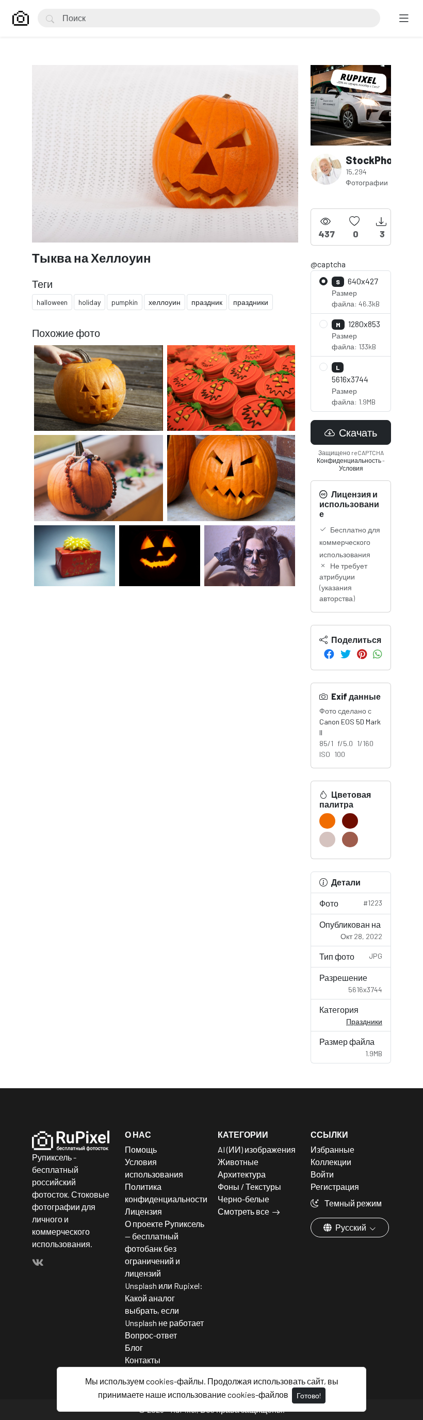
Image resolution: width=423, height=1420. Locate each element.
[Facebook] (329, 654)
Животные (238, 1162)
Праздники (364, 1021)
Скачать (357, 432)
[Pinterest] (362, 654)
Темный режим (352, 1203)
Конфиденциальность (349, 460)
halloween (52, 302)
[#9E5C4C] (350, 839)
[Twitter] (345, 654)
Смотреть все (243, 1211)
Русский (351, 1227)
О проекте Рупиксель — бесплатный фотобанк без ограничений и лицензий (164, 1248)
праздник (206, 302)
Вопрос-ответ (151, 1335)
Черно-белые (243, 1199)
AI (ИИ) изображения (257, 1149)
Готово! (309, 1395)
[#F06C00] (327, 821)
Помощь (141, 1149)
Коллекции (331, 1162)
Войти (322, 1174)
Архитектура (242, 1174)
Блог (134, 1347)
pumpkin (124, 302)
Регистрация (335, 1186)
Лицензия (143, 1211)
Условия (351, 468)
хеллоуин (165, 302)
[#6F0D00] (350, 821)
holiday (89, 302)
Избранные (332, 1149)
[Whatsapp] (377, 654)
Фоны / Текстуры (249, 1186)
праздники (250, 302)
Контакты (142, 1360)
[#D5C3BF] (327, 839)
